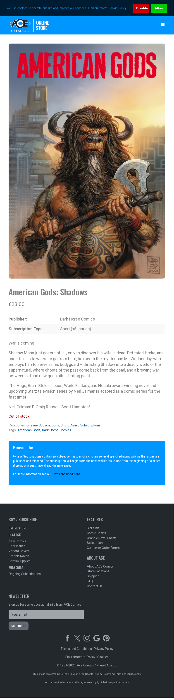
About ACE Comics (100, 566)
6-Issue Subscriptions (42, 425)
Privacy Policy (103, 649)
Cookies (103, 657)
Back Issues (17, 546)
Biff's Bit (93, 528)
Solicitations (95, 543)
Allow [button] (159, 8)
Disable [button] (142, 8)
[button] (163, 24)
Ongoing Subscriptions (25, 574)
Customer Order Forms (103, 548)
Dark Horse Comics (56, 430)
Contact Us (94, 586)
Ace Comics (78, 25)
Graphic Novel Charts (102, 538)
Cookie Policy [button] (117, 8)
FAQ (90, 581)
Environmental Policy (80, 657)
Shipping (93, 576)
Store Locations (98, 571)
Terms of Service (125, 674)
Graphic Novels (19, 556)
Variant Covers (19, 551)
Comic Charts (96, 533)
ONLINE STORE (18, 528)
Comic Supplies (20, 561)
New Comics (17, 541)
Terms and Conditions (66, 474)
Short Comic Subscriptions (81, 425)
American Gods (29, 430)
